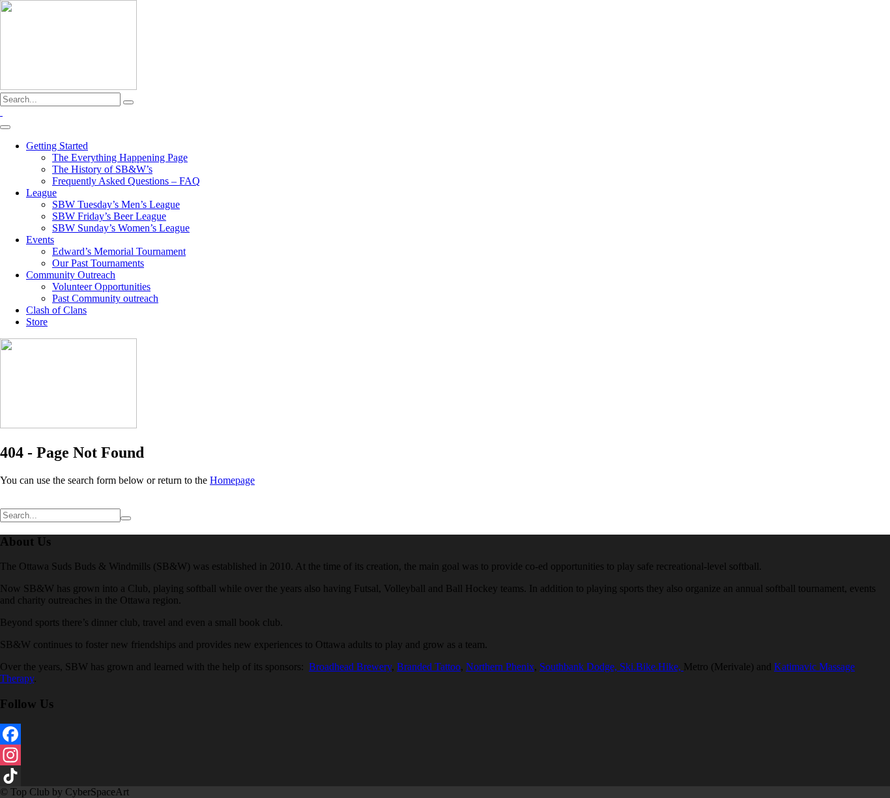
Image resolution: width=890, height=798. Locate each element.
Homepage (232, 480)
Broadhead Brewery (350, 666)
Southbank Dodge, (579, 666)
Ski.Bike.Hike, (651, 666)
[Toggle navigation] (5, 127)
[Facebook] (445, 734)
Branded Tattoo (429, 666)
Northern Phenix (500, 666)
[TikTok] (445, 775)
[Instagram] (445, 755)
